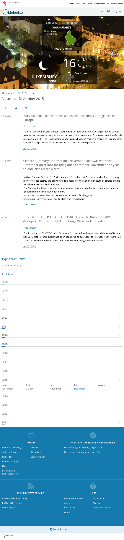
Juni (51, 384)
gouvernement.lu (101, 3)
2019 (5, 344)
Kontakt (67, 512)
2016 (5, 371)
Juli (75, 384)
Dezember (30, 93)
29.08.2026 (72, 23)
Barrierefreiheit (38, 456)
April (28, 384)
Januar (5, 384)
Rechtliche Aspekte (101, 507)
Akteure (34, 447)
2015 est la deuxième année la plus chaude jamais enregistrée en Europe (69, 118)
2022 (5, 317)
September (7, 388)
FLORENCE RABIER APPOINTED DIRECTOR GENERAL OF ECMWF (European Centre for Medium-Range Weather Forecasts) (67, 219)
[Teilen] (6, 108)
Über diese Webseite (74, 498)
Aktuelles (11, 93)
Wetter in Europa (10, 452)
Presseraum (29, 126)
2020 (5, 335)
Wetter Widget (8, 507)
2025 (5, 291)
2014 (5, 396)
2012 (5, 413)
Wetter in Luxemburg (11, 447)
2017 (5, 362)
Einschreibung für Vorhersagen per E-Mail (83, 447)
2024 (5, 300)
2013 (5, 404)
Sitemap (96, 503)
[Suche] (115, 11)
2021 (5, 326)
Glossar (67, 503)
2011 (5, 422)
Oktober (30, 388)
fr (102, 11)
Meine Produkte (61, 529)
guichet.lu (87, 3)
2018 (5, 353)
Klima (4, 466)
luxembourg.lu (75, 3)
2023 (5, 309)
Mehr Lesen (29, 147)
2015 (20, 93)
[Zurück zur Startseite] (11, 13)
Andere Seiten (117, 3)
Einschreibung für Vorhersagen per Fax (82, 452)
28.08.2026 (51, 23)
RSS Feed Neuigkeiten (12, 503)
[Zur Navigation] (120, 11)
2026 (5, 282)
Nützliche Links (100, 498)
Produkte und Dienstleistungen (10, 472)
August (102, 384)
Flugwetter (7, 456)
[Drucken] (16, 108)
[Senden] (26, 108)
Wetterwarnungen (10, 461)
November (55, 388)
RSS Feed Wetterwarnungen (15, 498)
